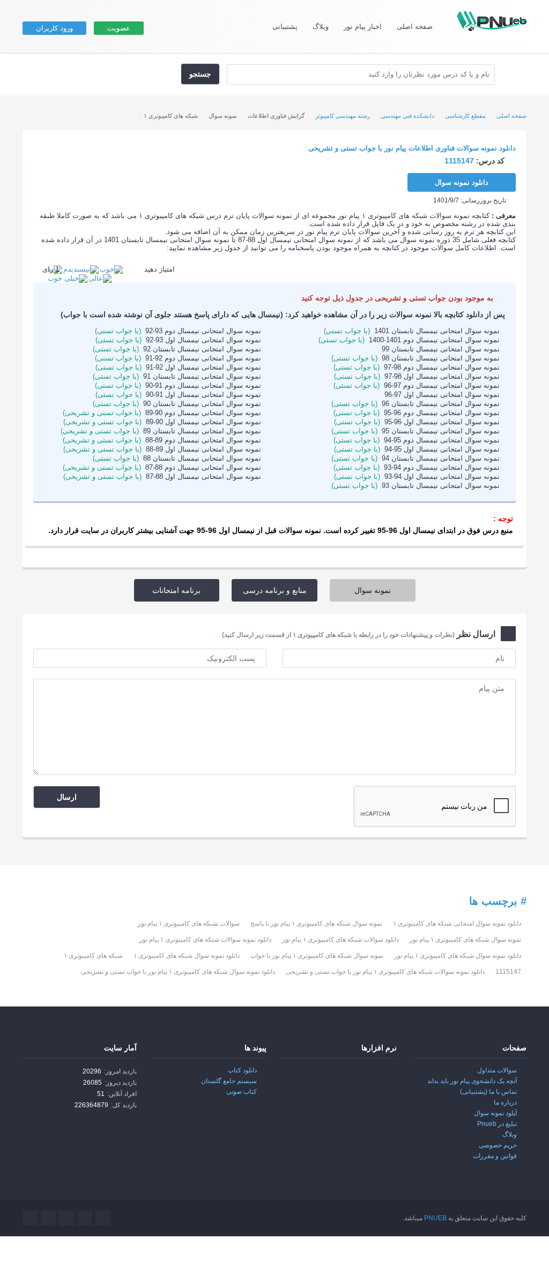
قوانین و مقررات (495, 1156)
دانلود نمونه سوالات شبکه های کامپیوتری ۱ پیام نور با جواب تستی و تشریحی (385, 971)
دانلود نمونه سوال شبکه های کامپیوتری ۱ (186, 955)
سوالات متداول (497, 1070)
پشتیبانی (285, 26)
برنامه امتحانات (176, 590)
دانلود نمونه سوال (461, 182)
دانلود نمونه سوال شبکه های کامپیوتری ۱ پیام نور (457, 955)
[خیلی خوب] (67, 278)
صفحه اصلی (415, 26)
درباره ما (505, 1102)
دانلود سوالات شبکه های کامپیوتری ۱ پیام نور (340, 939)
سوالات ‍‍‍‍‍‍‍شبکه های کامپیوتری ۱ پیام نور (189, 923)
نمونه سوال (372, 590)
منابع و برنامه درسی (275, 590)
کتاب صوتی (241, 1091)
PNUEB (435, 1218)
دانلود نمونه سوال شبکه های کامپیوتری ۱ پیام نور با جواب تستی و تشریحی (178, 971)
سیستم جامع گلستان (229, 1081)
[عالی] (100, 278)
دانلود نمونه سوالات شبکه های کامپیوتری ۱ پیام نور (205, 939)
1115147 (508, 971)
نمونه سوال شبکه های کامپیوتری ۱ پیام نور (465, 939)
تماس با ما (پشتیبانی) (488, 1091)
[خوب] (111, 269)
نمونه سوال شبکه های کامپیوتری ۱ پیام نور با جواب (316, 955)
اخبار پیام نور (363, 26)
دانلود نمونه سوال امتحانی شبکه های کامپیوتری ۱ (457, 923)
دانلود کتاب (242, 1070)
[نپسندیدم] (81, 269)
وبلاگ (321, 26)
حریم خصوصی (498, 1145)
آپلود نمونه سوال (495, 1113)
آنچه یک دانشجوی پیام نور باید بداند (472, 1081)
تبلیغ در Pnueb (497, 1124)
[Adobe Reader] (374, 1078)
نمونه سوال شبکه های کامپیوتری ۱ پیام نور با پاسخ (316, 923)
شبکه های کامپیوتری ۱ (93, 955)
